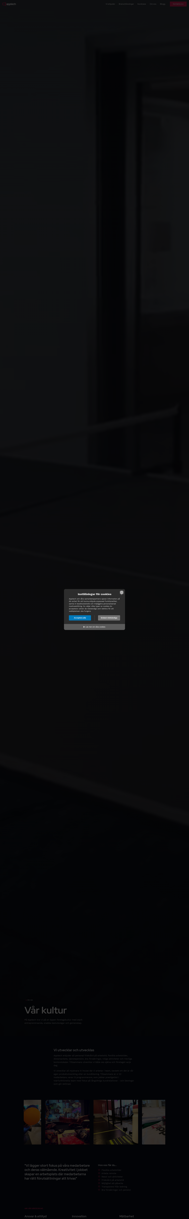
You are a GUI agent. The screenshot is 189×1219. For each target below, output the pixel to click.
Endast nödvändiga (109, 618)
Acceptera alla (80, 618)
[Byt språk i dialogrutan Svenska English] (121, 592)
